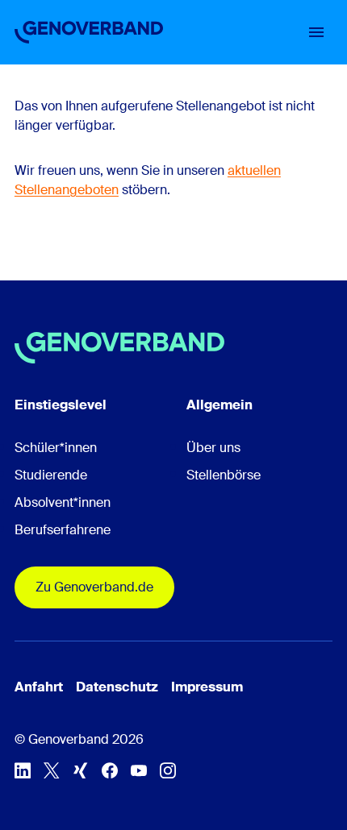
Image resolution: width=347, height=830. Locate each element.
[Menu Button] (316, 32)
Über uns (213, 447)
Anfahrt (39, 687)
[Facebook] (110, 770)
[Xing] (81, 770)
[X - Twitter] (52, 770)
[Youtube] (139, 770)
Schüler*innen (56, 447)
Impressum (207, 687)
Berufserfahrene (63, 529)
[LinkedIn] (23, 770)
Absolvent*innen (63, 502)
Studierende (51, 475)
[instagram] (168, 770)
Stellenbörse (223, 475)
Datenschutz (117, 687)
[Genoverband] (89, 32)
